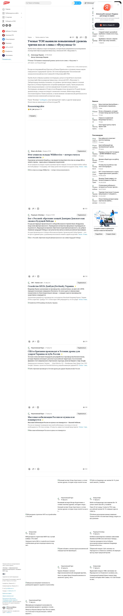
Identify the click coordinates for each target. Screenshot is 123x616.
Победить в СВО (10, 21)
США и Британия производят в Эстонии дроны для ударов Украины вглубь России (54, 352)
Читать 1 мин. (83, 167)
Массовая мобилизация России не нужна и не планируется (51, 418)
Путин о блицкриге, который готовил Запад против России (108, 112)
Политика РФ (9, 35)
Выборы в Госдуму (11, 31)
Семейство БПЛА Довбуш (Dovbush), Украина (51, 286)
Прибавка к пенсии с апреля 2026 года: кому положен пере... (108, 40)
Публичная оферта (7, 593)
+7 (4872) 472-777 (11, 591)
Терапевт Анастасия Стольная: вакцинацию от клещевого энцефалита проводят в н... (109, 194)
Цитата (36, 109)
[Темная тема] (79, 3)
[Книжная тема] (76, 3)
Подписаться (82, 151)
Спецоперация (9, 39)
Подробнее (98, 234)
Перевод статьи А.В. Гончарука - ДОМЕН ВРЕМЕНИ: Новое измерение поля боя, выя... (109, 153)
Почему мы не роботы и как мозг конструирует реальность (108, 166)
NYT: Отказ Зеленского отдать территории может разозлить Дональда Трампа (109, 173)
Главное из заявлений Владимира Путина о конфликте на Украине (106, 119)
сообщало (43, 100)
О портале (8, 17)
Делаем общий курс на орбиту (109, 159)
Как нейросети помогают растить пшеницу (107, 139)
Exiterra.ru (9, 612)
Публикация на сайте (11, 13)
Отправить (32, 116)
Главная (7, 9)
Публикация (90, 3)
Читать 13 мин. (82, 234)
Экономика (8, 55)
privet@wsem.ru (10, 588)
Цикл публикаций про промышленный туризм (106, 146)
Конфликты (8, 51)
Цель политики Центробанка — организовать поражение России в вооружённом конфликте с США (109, 106)
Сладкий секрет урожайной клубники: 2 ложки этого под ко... (108, 33)
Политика (8, 43)
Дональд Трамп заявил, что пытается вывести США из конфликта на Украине (108, 180)
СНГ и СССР (9, 47)
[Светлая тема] (73, 3)
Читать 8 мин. (83, 299)
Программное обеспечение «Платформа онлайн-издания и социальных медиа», (10, 600)
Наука (30, 37)
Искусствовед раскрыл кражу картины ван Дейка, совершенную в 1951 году (108, 200)
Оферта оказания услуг (8, 596)
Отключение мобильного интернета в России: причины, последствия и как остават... (109, 187)
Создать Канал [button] (110, 234)
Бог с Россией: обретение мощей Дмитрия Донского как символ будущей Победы (56, 219)
